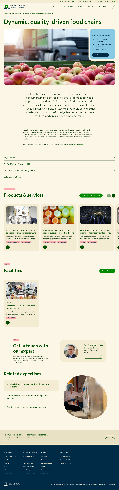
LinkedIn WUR (64, 456)
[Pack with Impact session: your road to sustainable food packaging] (45, 247)
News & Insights (65, 1)
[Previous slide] (109, 196)
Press (43, 460)
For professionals (9, 473)
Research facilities (28, 463)
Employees (44, 473)
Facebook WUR (64, 463)
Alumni (43, 466)
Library (99, 1)
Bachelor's (7, 460)
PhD (5, 470)
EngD (5, 466)
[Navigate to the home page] (14, 7)
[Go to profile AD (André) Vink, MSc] (71, 351)
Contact (106, 1)
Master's (6, 463)
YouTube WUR (64, 460)
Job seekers (44, 456)
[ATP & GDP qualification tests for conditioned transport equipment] (8, 247)
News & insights (27, 470)
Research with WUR (28, 456)
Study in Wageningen (10, 456)
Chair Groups (26, 460)
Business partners (46, 463)
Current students (89, 1)
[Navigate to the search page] (113, 7)
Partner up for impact (29, 473)
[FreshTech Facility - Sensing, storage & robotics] (8, 323)
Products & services (28, 466)
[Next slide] (113, 196)
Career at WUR (76, 1)
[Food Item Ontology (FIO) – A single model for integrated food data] (82, 247)
